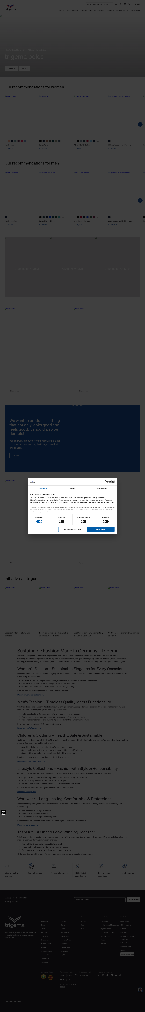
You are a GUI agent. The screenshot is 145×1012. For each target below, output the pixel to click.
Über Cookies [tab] (102, 488)
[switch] (61, 521)
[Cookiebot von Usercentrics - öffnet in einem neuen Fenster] (106, 481)
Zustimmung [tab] (43, 488)
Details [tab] (72, 488)
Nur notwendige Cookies (72, 529)
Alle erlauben (100, 529)
